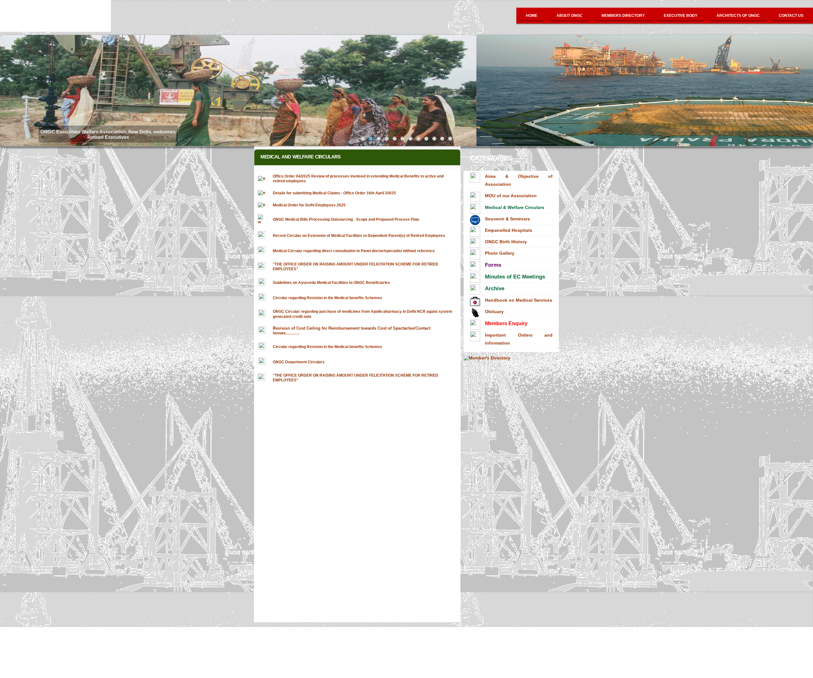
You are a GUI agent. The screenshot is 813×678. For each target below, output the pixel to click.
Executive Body (680, 15)
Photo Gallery (499, 253)
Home (531, 15)
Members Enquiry (506, 323)
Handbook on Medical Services (518, 300)
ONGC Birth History (506, 241)
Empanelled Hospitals (508, 230)
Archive (494, 288)
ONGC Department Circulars (299, 362)
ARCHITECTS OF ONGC (738, 15)
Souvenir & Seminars (507, 218)
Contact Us (791, 15)
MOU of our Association (511, 195)
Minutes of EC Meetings (515, 277)
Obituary (494, 311)
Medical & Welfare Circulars (514, 207)
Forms (493, 265)
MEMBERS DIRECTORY (623, 15)
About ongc (569, 15)
